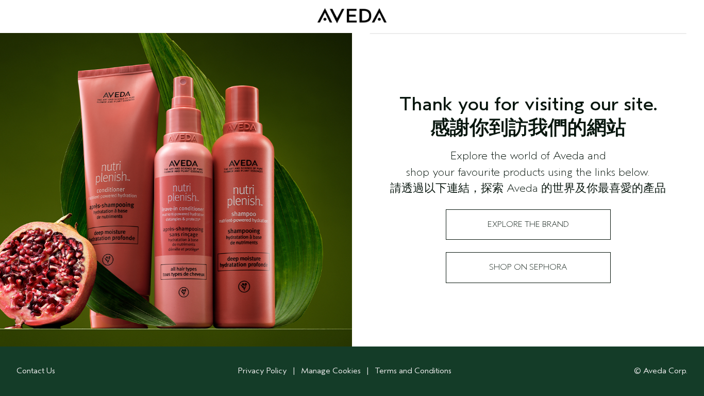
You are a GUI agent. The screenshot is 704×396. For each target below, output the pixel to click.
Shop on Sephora (528, 267)
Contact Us (35, 370)
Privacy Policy (262, 370)
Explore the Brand (528, 224)
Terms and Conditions (413, 370)
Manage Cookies (331, 370)
